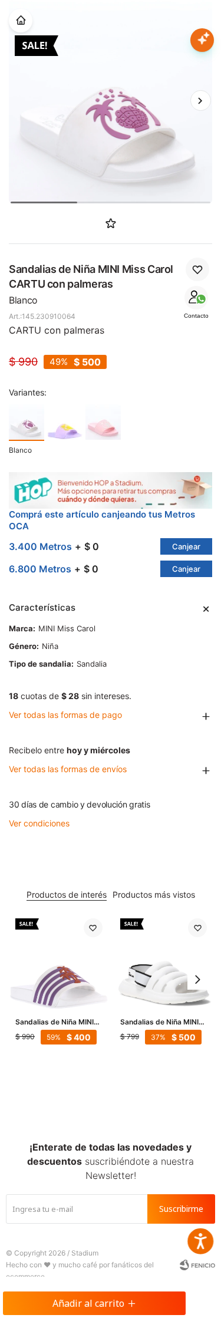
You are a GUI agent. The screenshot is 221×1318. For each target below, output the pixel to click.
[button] (200, 101)
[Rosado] (103, 422)
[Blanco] (26, 422)
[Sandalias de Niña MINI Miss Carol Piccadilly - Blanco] (163, 961)
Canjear (186, 546)
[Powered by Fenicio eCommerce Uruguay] (197, 1265)
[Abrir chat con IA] (202, 40)
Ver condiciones (39, 823)
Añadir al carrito (88, 1303)
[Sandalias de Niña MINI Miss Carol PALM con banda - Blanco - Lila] (58, 961)
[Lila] (65, 422)
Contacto (196, 315)
